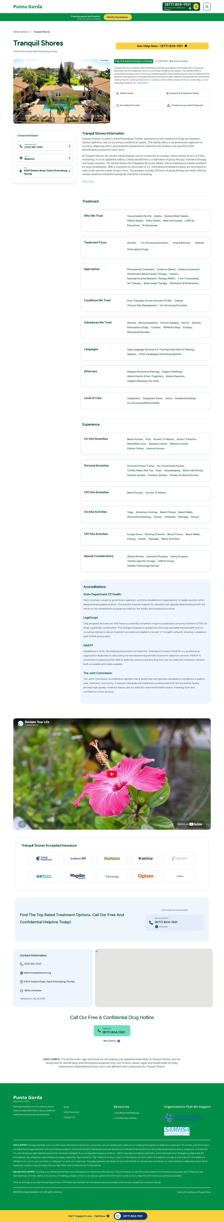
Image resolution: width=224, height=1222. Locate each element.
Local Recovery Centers (125, 1118)
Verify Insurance (71, 1112)
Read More (143, 83)
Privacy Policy (204, 1192)
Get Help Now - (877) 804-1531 (160, 46)
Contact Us (69, 1117)
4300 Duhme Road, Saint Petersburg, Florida (46, 172)
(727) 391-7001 (33, 147)
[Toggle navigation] (207, 6)
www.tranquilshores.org (37, 972)
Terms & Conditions (186, 1192)
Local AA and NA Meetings (126, 1113)
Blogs (66, 1107)
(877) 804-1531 (178, 4)
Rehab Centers (20, 32)
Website (29, 158)
